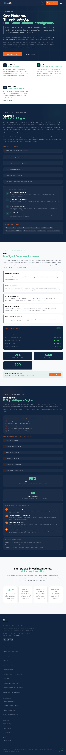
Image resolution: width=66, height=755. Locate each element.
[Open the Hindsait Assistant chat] (61, 750)
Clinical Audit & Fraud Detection (11, 692)
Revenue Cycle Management (11, 683)
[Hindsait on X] (4, 639)
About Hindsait (7, 723)
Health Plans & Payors (9, 701)
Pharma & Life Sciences (9, 710)
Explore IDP (55, 375)
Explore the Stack (13, 54)
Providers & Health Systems (10, 705)
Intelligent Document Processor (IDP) (13, 674)
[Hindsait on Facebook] (8, 639)
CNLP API (5, 660)
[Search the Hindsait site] (43, 3)
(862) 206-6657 (7, 635)
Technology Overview (9, 656)
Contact (5, 737)
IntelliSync (6, 678)
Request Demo (51, 3)
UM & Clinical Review (9, 665)
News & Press (7, 728)
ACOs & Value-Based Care (10, 714)
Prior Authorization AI (9, 647)
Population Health (8, 669)
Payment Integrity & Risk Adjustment (13, 687)
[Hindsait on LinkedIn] (11, 639)
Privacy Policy (7, 740)
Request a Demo (30, 54)
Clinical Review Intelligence (10, 651)
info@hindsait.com (16, 635)
